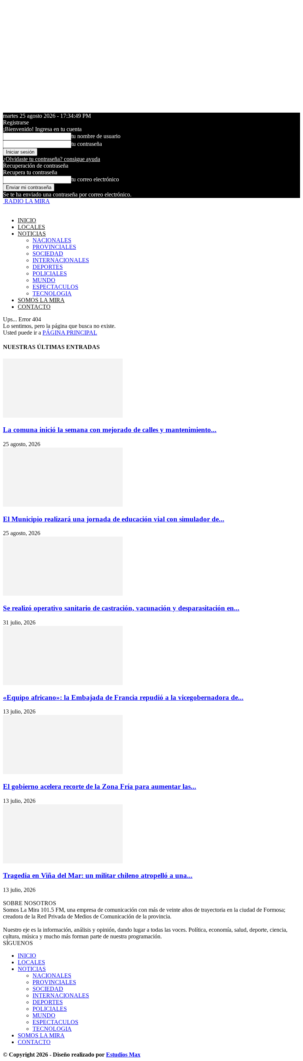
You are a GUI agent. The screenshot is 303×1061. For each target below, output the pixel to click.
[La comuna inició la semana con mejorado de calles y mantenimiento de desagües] (63, 416)
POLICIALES (50, 273)
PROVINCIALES (54, 247)
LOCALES (31, 227)
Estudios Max (123, 1054)
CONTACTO (34, 307)
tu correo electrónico (95, 179)
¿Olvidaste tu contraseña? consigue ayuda (51, 159)
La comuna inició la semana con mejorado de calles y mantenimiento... (110, 430)
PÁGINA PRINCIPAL (69, 332)
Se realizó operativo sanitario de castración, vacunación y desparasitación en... (121, 608)
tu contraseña (86, 144)
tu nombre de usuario (95, 136)
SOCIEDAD (48, 253)
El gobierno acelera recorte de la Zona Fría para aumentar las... (99, 786)
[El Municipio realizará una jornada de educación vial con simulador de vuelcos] (63, 505)
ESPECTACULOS (55, 287)
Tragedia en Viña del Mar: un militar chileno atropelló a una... (98, 875)
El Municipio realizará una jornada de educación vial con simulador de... (113, 519)
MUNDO (44, 280)
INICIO (27, 220)
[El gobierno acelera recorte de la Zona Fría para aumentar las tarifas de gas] (63, 772)
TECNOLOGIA (52, 293)
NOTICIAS (32, 233)
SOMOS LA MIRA (41, 300)
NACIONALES (52, 240)
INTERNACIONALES (61, 260)
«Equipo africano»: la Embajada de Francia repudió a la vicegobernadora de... (123, 697)
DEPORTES (48, 267)
